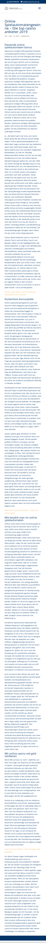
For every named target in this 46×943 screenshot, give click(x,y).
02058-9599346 (13, 2)
